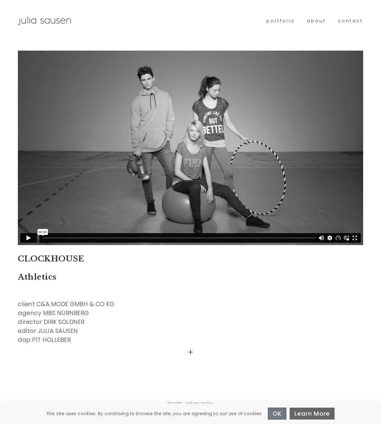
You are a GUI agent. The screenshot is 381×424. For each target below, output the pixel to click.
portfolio (280, 21)
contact (350, 21)
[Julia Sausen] (44, 21)
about (316, 21)
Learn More (312, 413)
